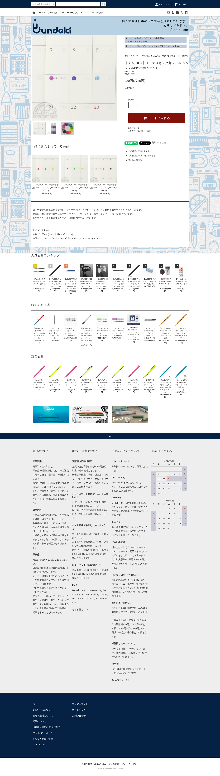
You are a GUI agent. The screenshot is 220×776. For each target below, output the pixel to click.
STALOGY (141, 46)
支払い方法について (43, 709)
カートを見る (79, 709)
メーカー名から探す (73, 12)
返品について (133, 128)
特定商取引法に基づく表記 (139, 131)
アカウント (164, 4)
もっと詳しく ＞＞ (81, 609)
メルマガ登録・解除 (43, 738)
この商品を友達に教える (139, 151)
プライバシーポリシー (44, 733)
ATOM (42, 744)
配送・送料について (43, 715)
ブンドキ (100, 768)
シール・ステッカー (137, 41)
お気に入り (160, 142)
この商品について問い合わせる (141, 156)
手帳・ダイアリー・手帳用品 (150, 38)
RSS (35, 744)
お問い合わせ (79, 715)
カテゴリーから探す (50, 12)
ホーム (128, 38)
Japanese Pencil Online (113, 768)
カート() (182, 4)
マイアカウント (80, 704)
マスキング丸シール (160, 46)
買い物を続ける (135, 160)
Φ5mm (178, 46)
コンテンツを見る (96, 12)
